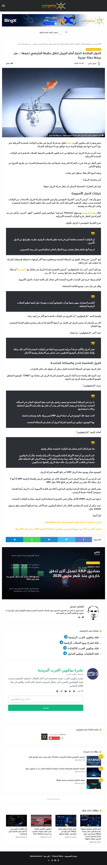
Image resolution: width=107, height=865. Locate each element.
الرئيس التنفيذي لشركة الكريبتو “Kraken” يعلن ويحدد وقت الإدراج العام (57, 757)
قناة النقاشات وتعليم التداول (83, 653)
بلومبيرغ (21, 269)
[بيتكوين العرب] (53, 5)
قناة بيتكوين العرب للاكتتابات (83, 648)
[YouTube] (55, 860)
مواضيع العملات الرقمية (83, 44)
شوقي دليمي (92, 63)
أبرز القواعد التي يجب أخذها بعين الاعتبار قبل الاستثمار (18, 832)
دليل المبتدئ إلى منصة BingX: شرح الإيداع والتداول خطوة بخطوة (67, 832)
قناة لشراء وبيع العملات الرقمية (81, 642)
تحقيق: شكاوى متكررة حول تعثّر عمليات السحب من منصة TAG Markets (42, 832)
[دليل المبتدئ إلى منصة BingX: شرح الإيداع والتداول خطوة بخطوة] (65, 821)
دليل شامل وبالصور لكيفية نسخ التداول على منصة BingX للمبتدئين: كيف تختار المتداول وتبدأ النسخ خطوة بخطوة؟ (91, 834)
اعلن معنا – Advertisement (40, 856)
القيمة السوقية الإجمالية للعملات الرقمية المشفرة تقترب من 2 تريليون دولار (55, 768)
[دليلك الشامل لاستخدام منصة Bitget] (94, 784)
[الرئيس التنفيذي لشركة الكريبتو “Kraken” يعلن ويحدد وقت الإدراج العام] (94, 761)
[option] (53, 573)
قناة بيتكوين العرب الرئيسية (83, 637)
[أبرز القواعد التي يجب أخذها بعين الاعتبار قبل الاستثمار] (16, 821)
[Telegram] (52, 860)
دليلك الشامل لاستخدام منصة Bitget (71, 780)
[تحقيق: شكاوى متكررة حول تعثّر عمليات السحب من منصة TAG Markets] (41, 821)
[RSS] (48, 860)
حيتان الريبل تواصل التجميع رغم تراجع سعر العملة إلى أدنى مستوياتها (73, 573)
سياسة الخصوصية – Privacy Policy (64, 856)
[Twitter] (58, 860)
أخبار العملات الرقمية (93, 563)
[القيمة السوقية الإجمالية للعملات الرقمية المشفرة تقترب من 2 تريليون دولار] (94, 772)
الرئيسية (96, 44)
